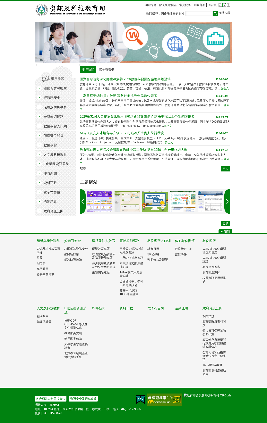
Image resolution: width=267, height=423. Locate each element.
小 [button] (220, 5)
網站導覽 (150, 5)
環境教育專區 (101, 248)
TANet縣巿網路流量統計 (131, 274)
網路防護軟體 (73, 259)
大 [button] (228, 5)
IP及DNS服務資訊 (131, 257)
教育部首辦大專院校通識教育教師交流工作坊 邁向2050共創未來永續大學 (133, 150)
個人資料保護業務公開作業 (214, 332)
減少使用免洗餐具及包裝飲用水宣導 (104, 264)
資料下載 (126, 308)
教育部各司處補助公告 (214, 372)
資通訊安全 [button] (52, 98)
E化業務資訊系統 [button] (56, 164)
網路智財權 (71, 254)
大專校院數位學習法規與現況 (214, 250)
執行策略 (153, 254)
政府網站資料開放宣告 (50, 398)
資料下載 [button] (50, 183)
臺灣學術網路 (130, 241)
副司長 (41, 263)
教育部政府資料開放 (214, 323)
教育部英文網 (73, 333)
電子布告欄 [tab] (106, 69)
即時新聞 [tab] (88, 69)
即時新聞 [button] (50, 173)
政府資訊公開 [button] (54, 211)
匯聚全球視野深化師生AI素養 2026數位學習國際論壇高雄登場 (125, 79)
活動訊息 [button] (50, 202)
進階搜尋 (224, 12)
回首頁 (212, 5)
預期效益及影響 (157, 259)
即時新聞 (98, 308)
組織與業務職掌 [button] (55, 88)
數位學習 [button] (50, 145)
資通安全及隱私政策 (83, 398)
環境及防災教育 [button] (55, 107)
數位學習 (209, 241)
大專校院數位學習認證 (214, 259)
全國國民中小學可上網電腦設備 (131, 283)
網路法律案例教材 (172, 13)
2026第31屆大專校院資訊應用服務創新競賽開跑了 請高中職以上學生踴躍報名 (137, 116)
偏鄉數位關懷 (185, 241)
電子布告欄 (155, 308)
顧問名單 (42, 316)
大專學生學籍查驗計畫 (76, 346)
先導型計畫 (44, 321)
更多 (225, 223)
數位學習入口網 (159, 241)
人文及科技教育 (48, 308)
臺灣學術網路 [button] (54, 117)
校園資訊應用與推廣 (214, 279)
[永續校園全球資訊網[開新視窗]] (127, 201)
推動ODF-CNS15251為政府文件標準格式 (75, 324)
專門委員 (42, 268)
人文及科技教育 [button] (55, 154)
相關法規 (208, 316)
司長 (40, 257)
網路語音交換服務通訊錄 (131, 264)
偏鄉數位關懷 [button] (54, 135)
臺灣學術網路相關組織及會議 (131, 250)
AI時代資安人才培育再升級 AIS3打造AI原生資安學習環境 (122, 133)
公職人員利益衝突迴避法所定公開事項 (214, 356)
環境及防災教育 (103, 241)
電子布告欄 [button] (52, 192)
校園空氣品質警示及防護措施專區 (104, 256)
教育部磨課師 (211, 272)
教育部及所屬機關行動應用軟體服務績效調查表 (214, 343)
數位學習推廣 (211, 267)
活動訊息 (181, 308)
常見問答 (185, 5)
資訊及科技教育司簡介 (48, 250)
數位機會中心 (184, 248)
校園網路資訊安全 (76, 248)
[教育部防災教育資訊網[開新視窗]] (155, 201)
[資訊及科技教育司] (133, 42)
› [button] (83, 201)
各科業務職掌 (45, 274)
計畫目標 (153, 248)
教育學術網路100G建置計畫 (129, 292)
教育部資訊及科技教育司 (71, 10)
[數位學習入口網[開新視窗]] (99, 201)
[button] (215, 13)
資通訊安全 (72, 241)
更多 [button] (225, 168)
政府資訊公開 (212, 308)
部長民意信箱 (168, 5)
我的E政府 (140, 400)
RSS (83, 168)
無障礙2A (164, 400)
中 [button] (224, 5)
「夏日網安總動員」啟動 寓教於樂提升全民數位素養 (118, 96)
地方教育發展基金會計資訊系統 (76, 355)
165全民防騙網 (212, 365)
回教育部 (199, 5)
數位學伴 (181, 254)
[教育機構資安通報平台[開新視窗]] (210, 201)
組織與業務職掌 (48, 241)
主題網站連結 (101, 272)
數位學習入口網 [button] (55, 126)
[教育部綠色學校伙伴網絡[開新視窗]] (182, 201)
